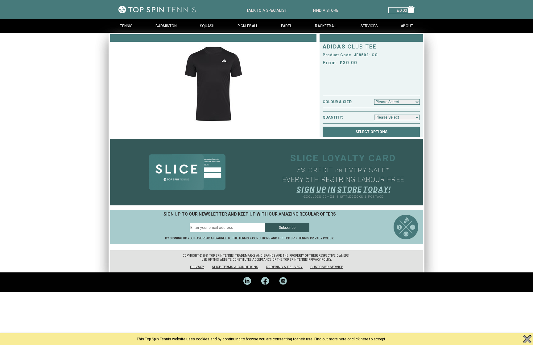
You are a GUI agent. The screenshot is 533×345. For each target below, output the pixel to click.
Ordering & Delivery (284, 267)
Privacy (197, 267)
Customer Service (326, 267)
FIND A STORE (325, 9)
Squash (207, 26)
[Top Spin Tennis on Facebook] (267, 290)
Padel (286, 26)
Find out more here (330, 339)
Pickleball (248, 26)
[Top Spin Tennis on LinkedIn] (249, 290)
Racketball (326, 26)
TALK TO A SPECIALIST (266, 9)
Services (369, 26)
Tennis (126, 26)
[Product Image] (213, 84)
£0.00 (402, 9)
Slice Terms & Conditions (235, 267)
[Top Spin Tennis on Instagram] (284, 290)
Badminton (166, 26)
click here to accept (368, 339)
